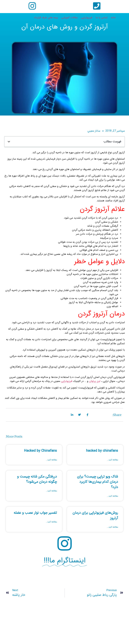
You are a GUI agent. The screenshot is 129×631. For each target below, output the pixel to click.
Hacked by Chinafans (40, 450)
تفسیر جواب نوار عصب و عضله (35, 512)
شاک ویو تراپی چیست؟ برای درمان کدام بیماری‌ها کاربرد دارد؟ (97, 482)
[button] (9, 141)
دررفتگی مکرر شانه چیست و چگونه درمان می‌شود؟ (37, 479)
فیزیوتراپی (67, 381)
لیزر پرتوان (94, 381)
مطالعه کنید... (112, 459)
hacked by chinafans (102, 450)
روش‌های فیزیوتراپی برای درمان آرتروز (95, 515)
